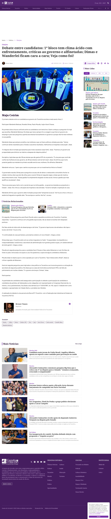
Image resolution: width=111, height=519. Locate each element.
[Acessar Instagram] (70, 304)
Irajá (34, 322)
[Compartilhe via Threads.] (102, 63)
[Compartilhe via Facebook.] (98, 63)
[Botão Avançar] (108, 8)
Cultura (77, 8)
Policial (77, 468)
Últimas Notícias (6, 8)
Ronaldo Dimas (59, 322)
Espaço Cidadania (80, 484)
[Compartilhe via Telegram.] (105, 63)
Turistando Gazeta (81, 488)
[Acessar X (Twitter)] (31, 462)
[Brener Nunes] (3, 63)
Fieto (30, 322)
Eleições (19, 40)
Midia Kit (101, 464)
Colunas (78, 460)
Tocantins (17, 8)
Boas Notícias (48, 8)
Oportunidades (36, 8)
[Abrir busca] (108, 3)
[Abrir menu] (3, 3)
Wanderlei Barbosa (7, 325)
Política (26, 8)
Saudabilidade (79, 476)
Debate (16, 322)
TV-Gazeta (67, 8)
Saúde (61, 468)
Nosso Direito (79, 492)
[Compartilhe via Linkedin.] (108, 63)
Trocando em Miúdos (82, 464)
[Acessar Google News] (44, 462)
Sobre (100, 472)
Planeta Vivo (79, 480)
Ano (106, 73)
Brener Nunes (9, 63)
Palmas (49, 468)
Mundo (49, 476)
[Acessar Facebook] (38, 462)
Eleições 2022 (23, 322)
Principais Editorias (54, 460)
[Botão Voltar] (105, 8)
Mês (100, 73)
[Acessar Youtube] (41, 462)
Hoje (86, 73)
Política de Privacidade (51, 508)
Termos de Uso (39, 508)
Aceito (98, 516)
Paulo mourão (49, 322)
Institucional (104, 460)
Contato (101, 468)
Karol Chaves (41, 322)
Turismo (58, 8)
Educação (100, 8)
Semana (93, 73)
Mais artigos (78, 343)
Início (3, 40)
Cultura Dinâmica (80, 472)
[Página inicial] (10, 462)
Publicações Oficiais (88, 8)
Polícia (49, 484)
